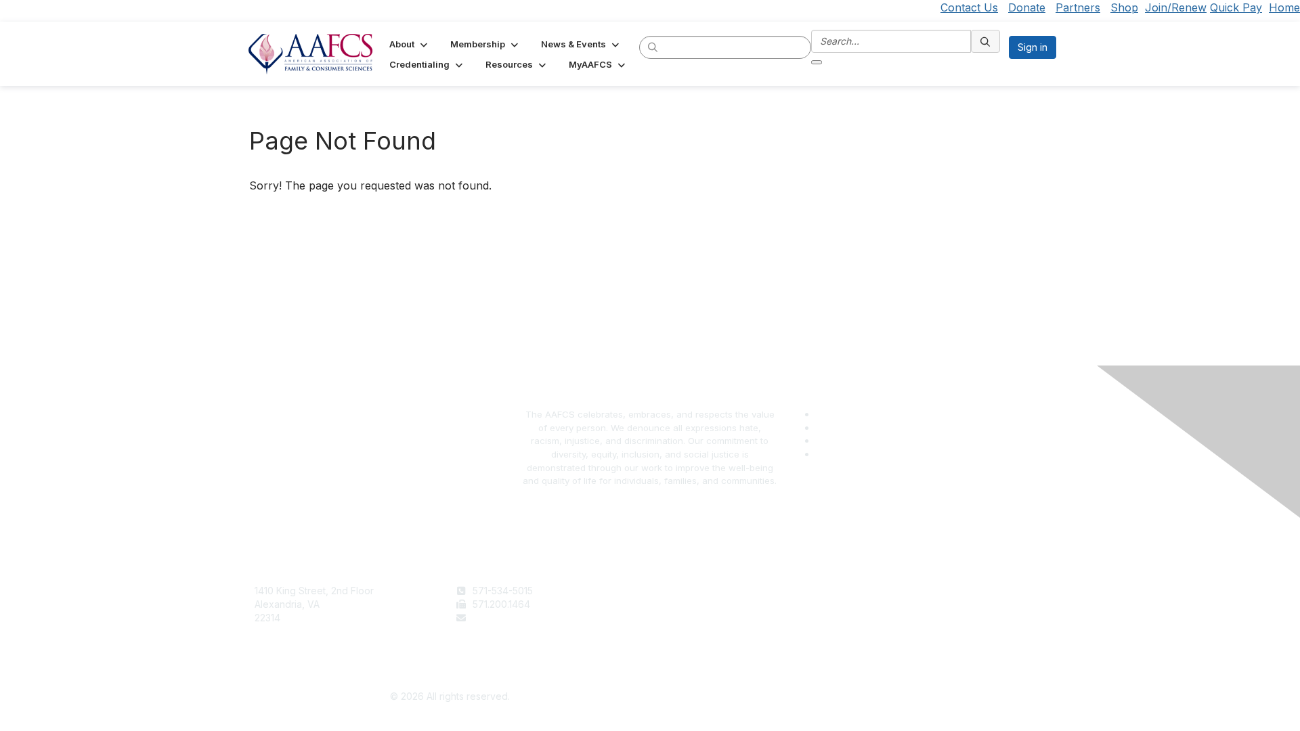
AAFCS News (684, 604)
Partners (1078, 7)
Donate (1026, 7)
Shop (1124, 7)
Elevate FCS (682, 617)
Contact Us (969, 7)
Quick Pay (1236, 7)
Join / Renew (684, 590)
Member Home (688, 644)
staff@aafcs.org (508, 617)
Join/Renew (1176, 7)
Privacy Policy (887, 604)
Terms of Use (886, 590)
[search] (653, 47)
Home (1284, 7)
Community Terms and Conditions (930, 617)
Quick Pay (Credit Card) (708, 630)
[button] (409, 44)
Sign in (1032, 47)
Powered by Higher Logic (851, 697)
